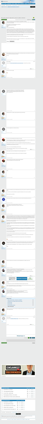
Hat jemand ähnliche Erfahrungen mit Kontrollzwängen (12, 409)
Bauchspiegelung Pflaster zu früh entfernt (10, 394)
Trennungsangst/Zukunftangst (8, 391)
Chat (18, 3)
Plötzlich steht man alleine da (8, 407)
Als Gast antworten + (4, 19)
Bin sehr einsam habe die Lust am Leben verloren (13, 18)
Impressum (12, 419)
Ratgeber (16, 3)
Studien (26, 3)
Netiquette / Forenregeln (25, 419)
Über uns (10, 419)
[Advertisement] (21, 183)
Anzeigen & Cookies (19, 419)
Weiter (33, 337)
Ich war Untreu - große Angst (8, 393)
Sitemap (28, 419)
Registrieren (29, 3)
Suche (13, 3)
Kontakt (8, 419)
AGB (21, 419)
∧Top (41, 423)
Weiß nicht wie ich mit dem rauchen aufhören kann (12, 396)
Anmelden (33, 3)
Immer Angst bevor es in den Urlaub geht (10, 405)
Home (2, 3)
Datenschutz (15, 419)
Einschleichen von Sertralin (8, 389)
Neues (5, 3)
